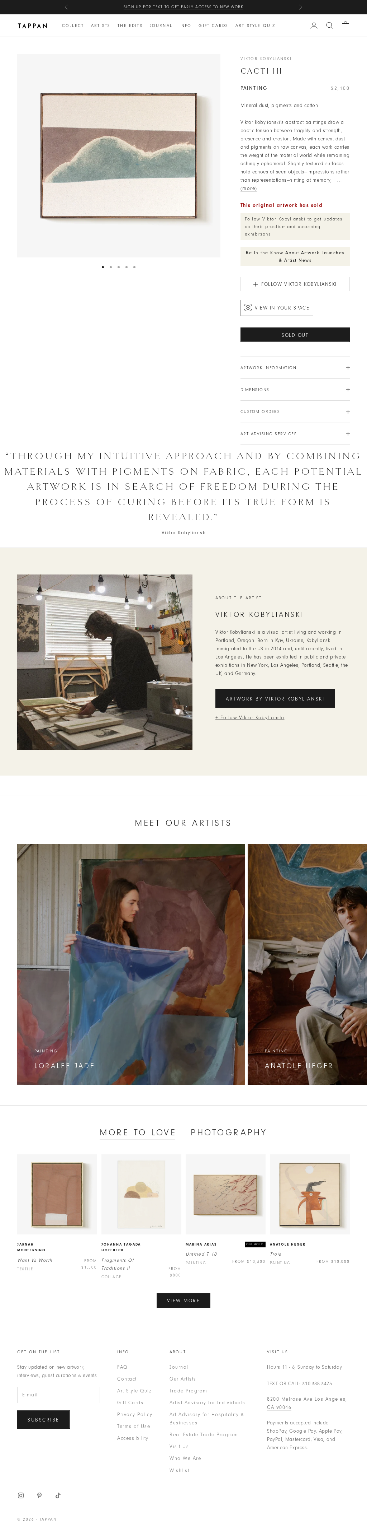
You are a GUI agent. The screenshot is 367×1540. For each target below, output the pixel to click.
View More (183, 1301)
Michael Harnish (227, 7)
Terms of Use (133, 1426)
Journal (161, 25)
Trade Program (189, 1391)
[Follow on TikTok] (58, 1495)
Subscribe (43, 1420)
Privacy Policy (134, 1414)
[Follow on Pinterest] (39, 1495)
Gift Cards (213, 25)
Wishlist (179, 1470)
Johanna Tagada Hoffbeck (121, 1247)
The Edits (130, 25)
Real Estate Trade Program (204, 1435)
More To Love (138, 1132)
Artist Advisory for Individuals (208, 1403)
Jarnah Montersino (31, 1247)
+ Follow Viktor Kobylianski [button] (250, 718)
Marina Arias (201, 1244)
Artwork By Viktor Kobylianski (275, 699)
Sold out (295, 335)
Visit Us (179, 1446)
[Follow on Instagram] (20, 1495)
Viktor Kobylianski (266, 58)
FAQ (122, 1367)
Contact (127, 1379)
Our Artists (183, 1379)
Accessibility (133, 1438)
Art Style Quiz (255, 25)
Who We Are (185, 1458)
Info (186, 25)
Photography (229, 1132)
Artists (100, 25)
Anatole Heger (287, 1244)
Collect (73, 25)
